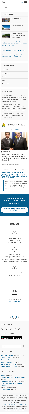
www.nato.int (8, 375)
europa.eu (13, 389)
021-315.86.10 (22, 259)
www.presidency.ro (19, 355)
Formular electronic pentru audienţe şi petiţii (14, 261)
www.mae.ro (20, 366)
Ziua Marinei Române (17, 25)
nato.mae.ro (4, 379)
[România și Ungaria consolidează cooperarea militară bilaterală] (6, 35)
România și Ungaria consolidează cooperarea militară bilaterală (18, 35)
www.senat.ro (15, 360)
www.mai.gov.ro (21, 364)
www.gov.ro (16, 357)
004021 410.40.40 (15, 238)
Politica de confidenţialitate (10, 404)
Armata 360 (5, 69)
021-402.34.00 (20, 256)
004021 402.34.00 (14, 240)
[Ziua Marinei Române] (6, 27)
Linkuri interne (8, 351)
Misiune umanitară (16, 18)
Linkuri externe (8, 371)
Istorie (3, 80)
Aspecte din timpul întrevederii (10, 164)
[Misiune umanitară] (6, 20)
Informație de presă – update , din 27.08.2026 (13, 50)
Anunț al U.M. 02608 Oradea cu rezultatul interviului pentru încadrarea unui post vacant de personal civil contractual (14, 115)
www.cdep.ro (15, 362)
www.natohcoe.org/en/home (8, 387)
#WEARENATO (6, 73)
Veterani (4, 76)
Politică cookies (22, 404)
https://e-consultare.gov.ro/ (15, 301)
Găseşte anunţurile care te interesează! (14, 209)
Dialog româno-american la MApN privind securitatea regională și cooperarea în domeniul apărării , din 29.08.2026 (14, 43)
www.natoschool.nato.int (18, 381)
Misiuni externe (6, 83)
